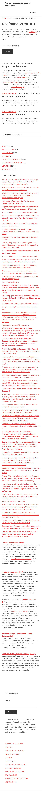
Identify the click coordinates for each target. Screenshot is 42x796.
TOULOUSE (6, 169)
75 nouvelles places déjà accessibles (15, 325)
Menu (34, 12)
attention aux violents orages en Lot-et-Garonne (20, 304)
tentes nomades (23, 77)
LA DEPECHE (10, 761)
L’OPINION (8, 758)
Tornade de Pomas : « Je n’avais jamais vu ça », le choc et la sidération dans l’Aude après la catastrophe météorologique (20, 195)
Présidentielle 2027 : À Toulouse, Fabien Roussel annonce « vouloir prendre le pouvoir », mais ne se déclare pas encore (20, 351)
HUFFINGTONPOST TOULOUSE (16, 779)
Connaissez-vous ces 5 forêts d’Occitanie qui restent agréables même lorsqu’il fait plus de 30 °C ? (21, 426)
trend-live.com (9, 93)
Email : (7, 701)
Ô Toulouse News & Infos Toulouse (17, 4)
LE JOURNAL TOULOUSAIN (12, 163)
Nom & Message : (11, 693)
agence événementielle (10, 82)
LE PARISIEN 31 (10, 782)
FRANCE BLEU (7, 153)
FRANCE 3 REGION (12, 754)
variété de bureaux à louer (21, 559)
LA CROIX (5, 156)
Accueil (5, 18)
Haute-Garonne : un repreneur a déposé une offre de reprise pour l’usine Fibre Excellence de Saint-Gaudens (20, 218)
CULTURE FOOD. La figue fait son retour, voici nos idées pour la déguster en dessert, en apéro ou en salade (20, 470)
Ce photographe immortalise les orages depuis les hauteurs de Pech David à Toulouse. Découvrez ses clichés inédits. (21, 298)
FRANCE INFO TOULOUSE (14, 772)
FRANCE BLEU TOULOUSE (15, 751)
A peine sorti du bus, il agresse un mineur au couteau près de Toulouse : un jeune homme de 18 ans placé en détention (20, 515)
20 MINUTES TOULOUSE (14, 744)
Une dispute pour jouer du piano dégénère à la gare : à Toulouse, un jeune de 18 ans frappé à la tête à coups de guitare (20, 245)
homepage (32, 32)
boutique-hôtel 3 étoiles (20, 611)
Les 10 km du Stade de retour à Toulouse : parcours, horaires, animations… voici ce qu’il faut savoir (20, 231)
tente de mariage (17, 87)
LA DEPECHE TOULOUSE (11, 159)
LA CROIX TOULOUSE (13, 768)
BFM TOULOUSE (8, 149)
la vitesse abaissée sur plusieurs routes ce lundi (19, 212)
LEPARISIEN (6, 166)
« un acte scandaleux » (10, 282)
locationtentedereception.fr (12, 572)
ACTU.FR (5, 146)
